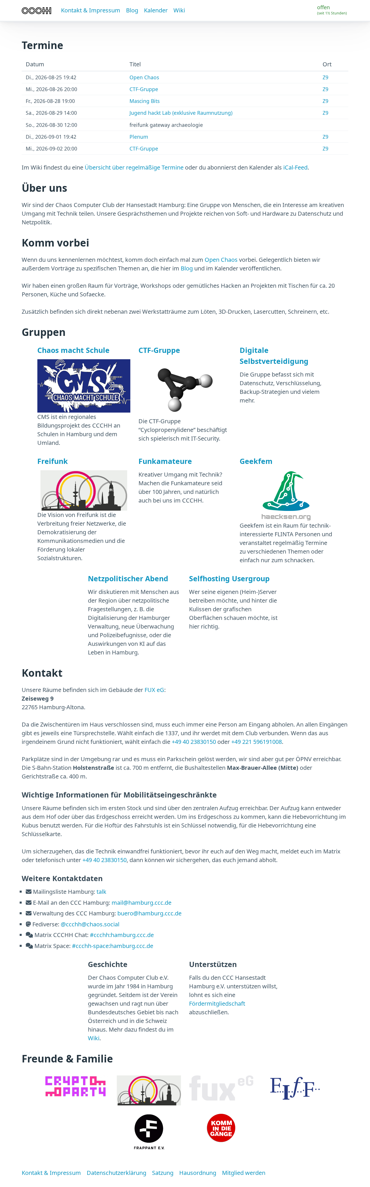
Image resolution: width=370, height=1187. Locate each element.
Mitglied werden (243, 1173)
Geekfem (256, 461)
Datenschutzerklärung (116, 1173)
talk (101, 892)
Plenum (139, 136)
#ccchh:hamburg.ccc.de (122, 935)
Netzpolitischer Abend (128, 578)
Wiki (179, 10)
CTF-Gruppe (144, 89)
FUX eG (154, 690)
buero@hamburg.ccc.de (149, 913)
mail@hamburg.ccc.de (141, 902)
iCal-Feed (295, 167)
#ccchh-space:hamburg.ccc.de (112, 946)
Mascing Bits (145, 100)
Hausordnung (197, 1173)
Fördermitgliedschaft (217, 1003)
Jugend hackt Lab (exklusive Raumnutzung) (181, 112)
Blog (132, 10)
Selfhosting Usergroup (229, 578)
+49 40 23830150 (194, 742)
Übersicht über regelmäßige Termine (134, 167)
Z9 (325, 77)
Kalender (156, 10)
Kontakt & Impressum (90, 10)
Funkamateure (165, 461)
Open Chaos (144, 77)
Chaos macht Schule (73, 350)
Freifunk (52, 461)
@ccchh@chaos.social (90, 924)
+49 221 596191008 (256, 742)
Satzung (162, 1173)
